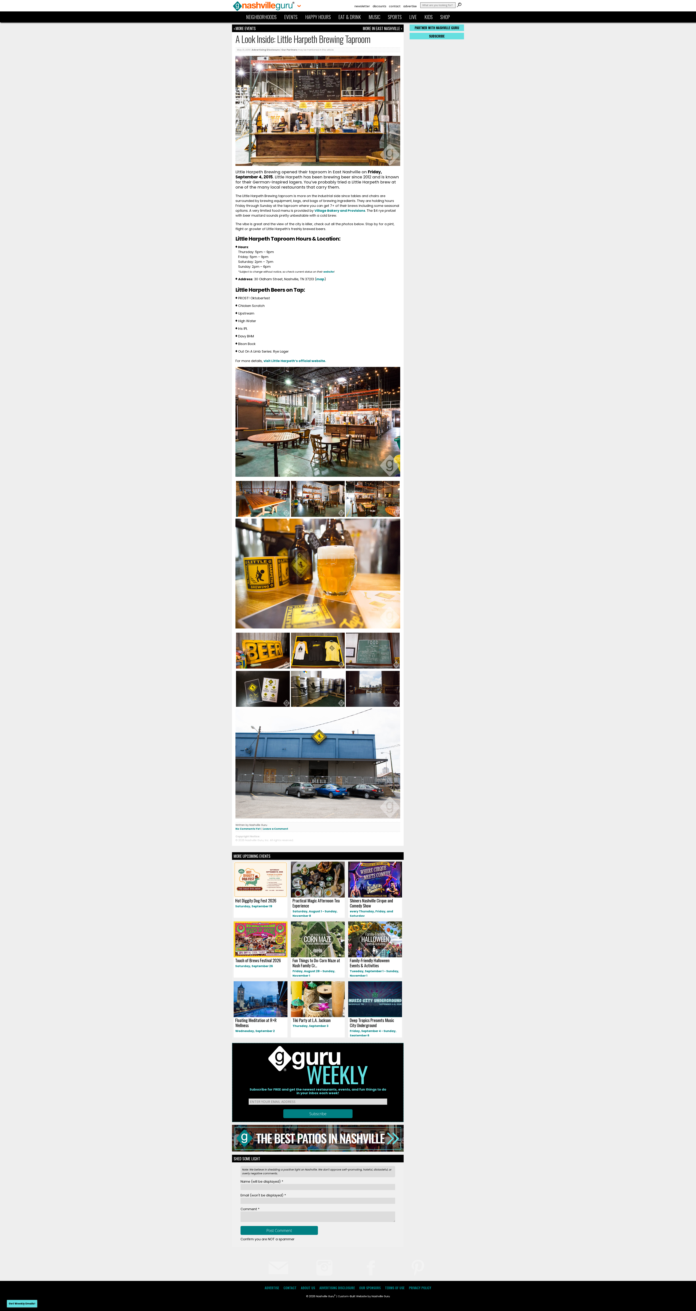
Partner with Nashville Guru (437, 27)
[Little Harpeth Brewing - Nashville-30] (372, 706)
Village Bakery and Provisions (339, 210)
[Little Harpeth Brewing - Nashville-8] (372, 668)
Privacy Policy (420, 1287)
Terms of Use (395, 1287)
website (328, 272)
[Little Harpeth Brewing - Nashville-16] (317, 516)
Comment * (250, 1209)
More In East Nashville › (382, 28)
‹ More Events (245, 28)
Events (290, 16)
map (320, 279)
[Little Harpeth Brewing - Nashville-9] (317, 668)
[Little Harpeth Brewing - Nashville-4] (372, 516)
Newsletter (362, 6)
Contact (395, 6)
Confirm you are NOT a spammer (268, 1239)
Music (374, 16)
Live (413, 16)
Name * (262, 1181)
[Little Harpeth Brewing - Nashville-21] (262, 706)
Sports (395, 16)
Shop (445, 16)
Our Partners (289, 49)
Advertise (410, 6)
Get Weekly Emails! (22, 1303)
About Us (308, 1287)
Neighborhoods (261, 16)
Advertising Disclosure (266, 49)
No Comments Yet (248, 829)
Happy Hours (318, 16)
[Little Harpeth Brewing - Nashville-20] (262, 516)
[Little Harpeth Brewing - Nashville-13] (262, 668)
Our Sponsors (370, 1287)
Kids (428, 16)
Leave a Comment (275, 829)
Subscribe (437, 36)
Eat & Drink (349, 16)
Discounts (379, 6)
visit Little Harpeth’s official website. (295, 361)
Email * (263, 1195)
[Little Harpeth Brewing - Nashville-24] (317, 706)
